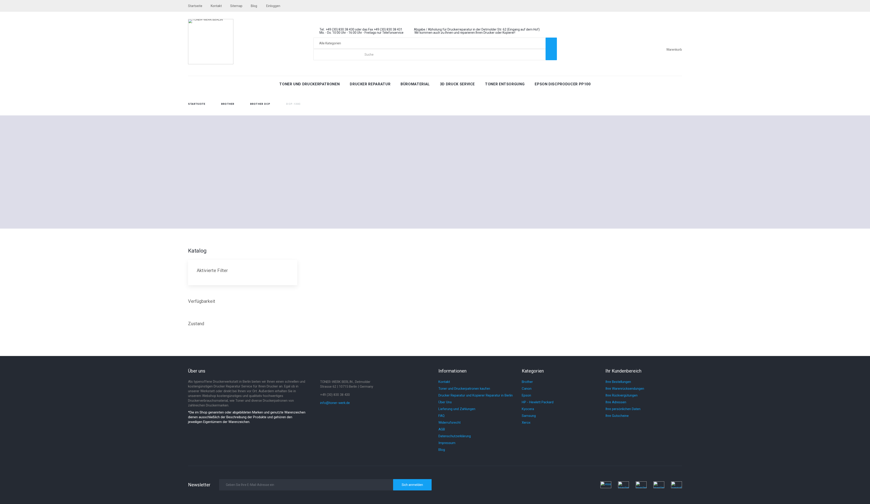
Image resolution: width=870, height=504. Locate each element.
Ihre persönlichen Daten (622, 409)
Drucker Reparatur (370, 84)
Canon (527, 389)
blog (254, 6)
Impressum (446, 443)
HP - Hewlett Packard (537, 402)
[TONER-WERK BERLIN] (210, 41)
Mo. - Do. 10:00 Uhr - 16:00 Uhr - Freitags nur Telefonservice (361, 32)
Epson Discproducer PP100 (562, 84)
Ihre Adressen (615, 402)
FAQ (441, 416)
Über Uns (445, 402)
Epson (526, 395)
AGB (441, 429)
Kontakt (216, 6)
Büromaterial (415, 84)
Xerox (526, 422)
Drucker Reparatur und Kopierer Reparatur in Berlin (475, 395)
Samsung (529, 416)
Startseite (196, 104)
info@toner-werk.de (335, 403)
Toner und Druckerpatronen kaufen (464, 389)
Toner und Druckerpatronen (309, 84)
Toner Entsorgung (504, 84)
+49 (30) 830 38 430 (335, 395)
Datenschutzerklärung (454, 436)
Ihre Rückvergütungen (621, 395)
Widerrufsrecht (449, 422)
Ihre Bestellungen (618, 382)
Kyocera (528, 409)
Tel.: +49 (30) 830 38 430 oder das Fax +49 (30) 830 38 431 (360, 29)
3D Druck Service (457, 84)
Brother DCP (260, 104)
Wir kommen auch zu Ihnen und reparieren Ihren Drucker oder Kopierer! (464, 32)
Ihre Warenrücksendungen (624, 389)
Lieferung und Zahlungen (456, 409)
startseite (195, 6)
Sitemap (236, 6)
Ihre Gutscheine (617, 416)
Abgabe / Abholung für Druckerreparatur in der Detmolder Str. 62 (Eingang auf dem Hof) (477, 29)
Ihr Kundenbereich (623, 371)
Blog (441, 450)
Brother (227, 104)
